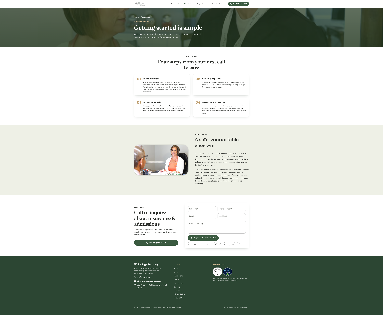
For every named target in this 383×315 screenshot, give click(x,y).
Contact (221, 4)
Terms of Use (179, 298)
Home (173, 4)
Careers (214, 4)
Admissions (188, 4)
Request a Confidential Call (205, 238)
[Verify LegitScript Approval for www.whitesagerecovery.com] (227, 272)
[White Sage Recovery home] (140, 4)
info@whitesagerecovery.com (149, 281)
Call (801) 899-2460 (240, 4)
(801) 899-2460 (143, 277)
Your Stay (197, 4)
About (179, 4)
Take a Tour (205, 4)
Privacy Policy (179, 294)
